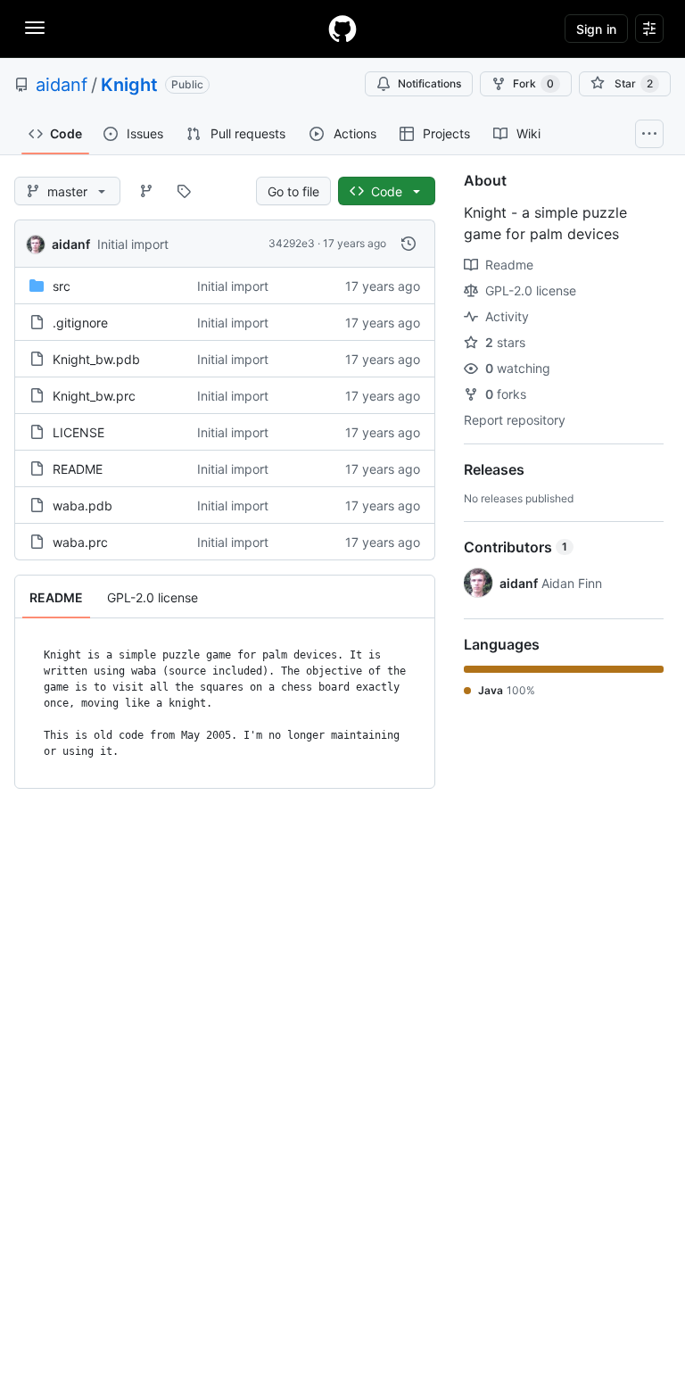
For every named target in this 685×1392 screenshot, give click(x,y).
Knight (129, 84)
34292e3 (291, 243)
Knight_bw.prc (94, 395)
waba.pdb (82, 505)
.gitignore (80, 322)
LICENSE (78, 432)
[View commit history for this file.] (408, 243)
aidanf (61, 84)
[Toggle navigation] (34, 27)
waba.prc (80, 542)
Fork (533, 83)
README (78, 468)
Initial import (133, 244)
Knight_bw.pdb (96, 359)
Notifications (429, 83)
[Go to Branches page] (146, 191)
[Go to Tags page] (183, 191)
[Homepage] (342, 28)
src (61, 286)
